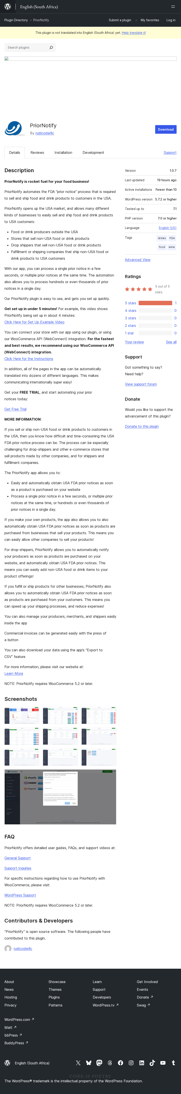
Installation (63, 152)
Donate (145, 997)
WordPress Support (20, 895)
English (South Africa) (32, 1063)
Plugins (54, 997)
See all (171, 342)
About (9, 982)
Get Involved (147, 982)
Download (166, 129)
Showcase (57, 982)
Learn (97, 982)
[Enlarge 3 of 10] (110, 713)
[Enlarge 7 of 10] (33, 754)
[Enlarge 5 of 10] (72, 733)
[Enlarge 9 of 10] (110, 754)
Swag (143, 1005)
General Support (17, 858)
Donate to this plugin (142, 426)
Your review (134, 342)
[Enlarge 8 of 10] (72, 754)
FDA (172, 238)
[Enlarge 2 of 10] (72, 713)
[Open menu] (174, 6)
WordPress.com (19, 1019)
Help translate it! (134, 32)
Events (142, 989)
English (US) (168, 228)
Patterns (55, 1005)
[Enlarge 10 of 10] (110, 775)
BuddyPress (16, 1043)
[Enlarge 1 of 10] (33, 713)
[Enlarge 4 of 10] (33, 733)
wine (172, 247)
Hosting (10, 997)
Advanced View (138, 259)
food (162, 247)
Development (93, 152)
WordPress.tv (106, 1005)
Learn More (13, 673)
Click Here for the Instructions (28, 358)
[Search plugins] (51, 47)
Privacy (10, 1005)
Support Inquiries (17, 868)
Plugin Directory (16, 20)
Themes (55, 989)
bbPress (13, 1035)
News (9, 989)
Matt (10, 1027)
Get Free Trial (15, 409)
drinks (162, 238)
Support (170, 152)
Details (14, 152)
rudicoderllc (45, 133)
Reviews (37, 152)
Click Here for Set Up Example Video (34, 322)
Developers (102, 997)
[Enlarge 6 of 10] (110, 733)
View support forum (141, 384)
